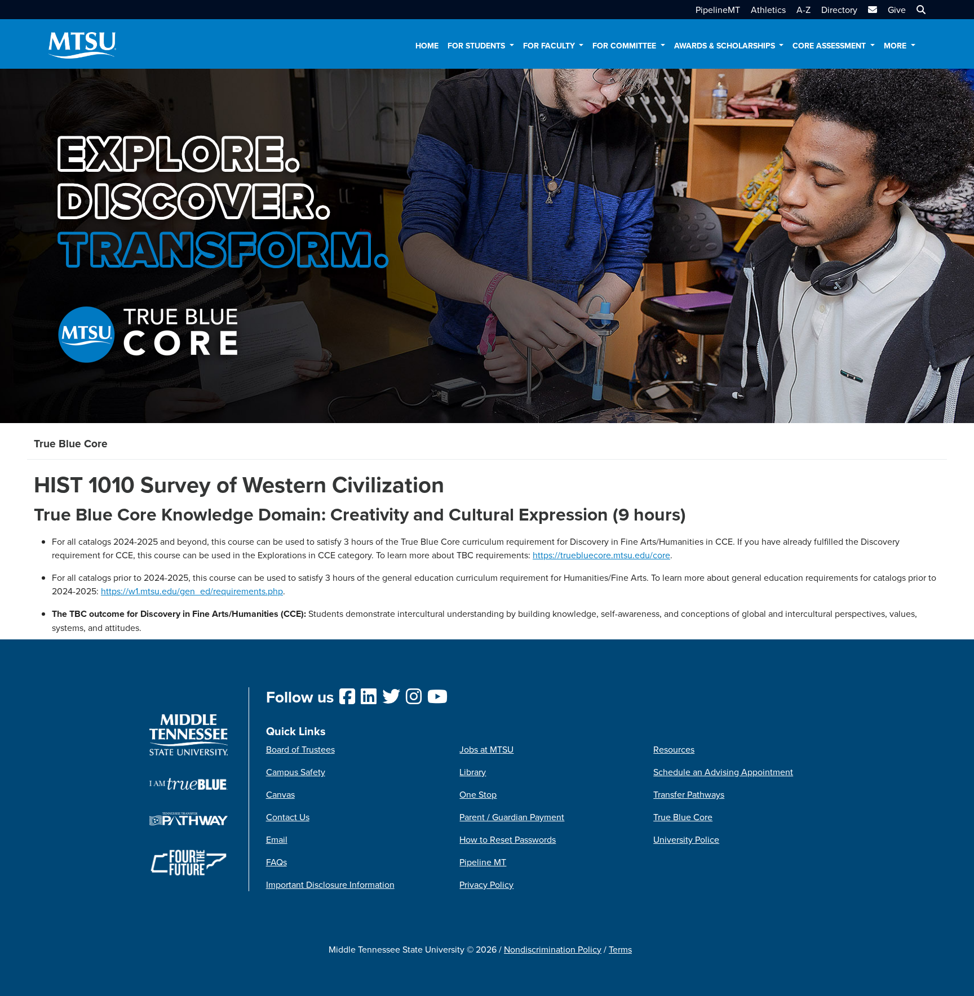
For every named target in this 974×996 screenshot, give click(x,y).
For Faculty (550, 45)
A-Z (803, 9)
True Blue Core (682, 817)
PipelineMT (718, 9)
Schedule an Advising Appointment (723, 772)
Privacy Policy (486, 884)
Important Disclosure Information (330, 884)
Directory (839, 9)
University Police (686, 839)
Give (897, 9)
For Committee (625, 45)
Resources (673, 749)
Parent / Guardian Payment (511, 817)
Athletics (768, 9)
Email (276, 839)
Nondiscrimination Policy (552, 949)
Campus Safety (295, 772)
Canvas (280, 794)
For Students (477, 45)
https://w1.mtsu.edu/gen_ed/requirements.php (192, 591)
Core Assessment (830, 45)
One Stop (478, 794)
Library (472, 772)
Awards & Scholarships (725, 45)
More (896, 45)
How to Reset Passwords (507, 839)
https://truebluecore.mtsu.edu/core (601, 555)
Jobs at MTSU (486, 749)
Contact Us (287, 817)
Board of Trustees (300, 749)
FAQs (276, 862)
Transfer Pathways (688, 794)
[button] (920, 9)
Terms (620, 949)
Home (427, 45)
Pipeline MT (482, 862)
